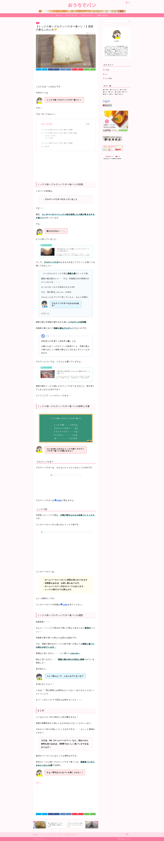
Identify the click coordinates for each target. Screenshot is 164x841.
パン (38, 23)
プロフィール (87, 15)
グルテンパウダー (51, 136)
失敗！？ (106, 94)
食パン (38, 782)
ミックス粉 (49, 138)
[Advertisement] (66, 78)
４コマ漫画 (108, 78)
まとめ (47, 146)
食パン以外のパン (119, 94)
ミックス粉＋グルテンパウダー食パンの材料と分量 (61, 133)
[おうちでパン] (82, 12)
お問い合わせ (102, 15)
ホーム (59, 15)
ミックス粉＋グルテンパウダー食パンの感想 (58, 143)
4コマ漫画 (106, 89)
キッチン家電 (123, 89)
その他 (107, 70)
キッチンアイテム (114, 89)
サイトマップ (71, 15)
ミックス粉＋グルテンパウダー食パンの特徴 (58, 130)
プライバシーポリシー (40, 838)
